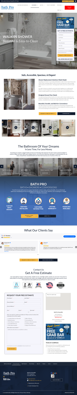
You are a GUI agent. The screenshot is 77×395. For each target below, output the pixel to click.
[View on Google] (2, 243)
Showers (34, 5)
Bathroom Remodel (23, 5)
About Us (38, 363)
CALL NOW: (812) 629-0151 (65, 59)
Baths (41, 5)
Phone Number (10, 302)
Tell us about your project (12, 327)
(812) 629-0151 (58, 317)
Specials (59, 5)
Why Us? (59, 10)
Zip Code (32, 310)
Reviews (44, 363)
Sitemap (28, 392)
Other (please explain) (12, 325)
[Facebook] (75, 1)
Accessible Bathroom (12, 323)
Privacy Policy (23, 392)
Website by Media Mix (69, 392)
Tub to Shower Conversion (13, 321)
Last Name (26, 298)
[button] (70, 8)
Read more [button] (45, 248)
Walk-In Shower (28, 318)
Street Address (10, 306)
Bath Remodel (24, 363)
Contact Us (55, 363)
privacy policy (20, 345)
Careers (49, 363)
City (8, 310)
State (19, 310)
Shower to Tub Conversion (31, 321)
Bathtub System (11, 320)
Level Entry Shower (29, 323)
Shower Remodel (16, 363)
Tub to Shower (51, 5)
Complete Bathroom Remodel (14, 318)
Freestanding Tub (29, 320)
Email (25, 302)
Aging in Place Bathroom (30, 325)
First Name (9, 298)
